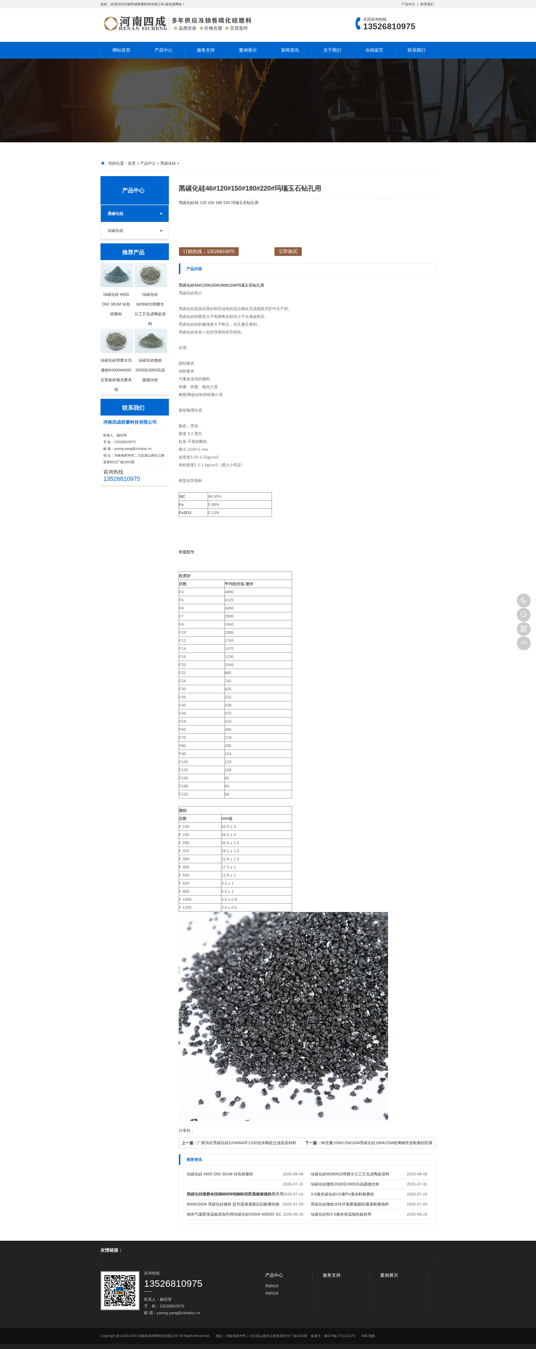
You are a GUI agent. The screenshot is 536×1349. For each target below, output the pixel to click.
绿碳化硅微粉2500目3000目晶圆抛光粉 (345, 1184)
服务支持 (206, 50)
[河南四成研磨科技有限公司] (177, 23)
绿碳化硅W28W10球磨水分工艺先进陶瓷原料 (350, 1174)
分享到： (186, 1130)
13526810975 (524, 601)
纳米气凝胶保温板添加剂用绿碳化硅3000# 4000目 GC (234, 1214)
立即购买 (288, 251)
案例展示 (248, 50)
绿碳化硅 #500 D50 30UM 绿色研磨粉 (220, 1174)
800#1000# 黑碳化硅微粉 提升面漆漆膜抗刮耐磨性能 (233, 1204)
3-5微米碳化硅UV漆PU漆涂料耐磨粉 (342, 1194)
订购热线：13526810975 (208, 251)
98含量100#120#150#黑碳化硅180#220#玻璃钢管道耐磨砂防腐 (376, 1143)
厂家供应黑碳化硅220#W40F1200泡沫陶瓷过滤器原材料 (246, 1143)
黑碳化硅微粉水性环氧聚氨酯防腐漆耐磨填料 (350, 1204)
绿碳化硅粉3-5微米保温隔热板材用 (341, 1214)
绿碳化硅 (115, 230)
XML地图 (368, 1336)
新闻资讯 (290, 50)
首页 (132, 163)
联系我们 (427, 4)
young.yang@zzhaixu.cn (133, 449)
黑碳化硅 (168, 163)
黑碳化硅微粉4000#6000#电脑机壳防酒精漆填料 (229, 1194)
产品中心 (408, 4)
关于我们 (332, 50)
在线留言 (374, 50)
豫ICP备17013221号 (339, 1336)
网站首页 (121, 50)
